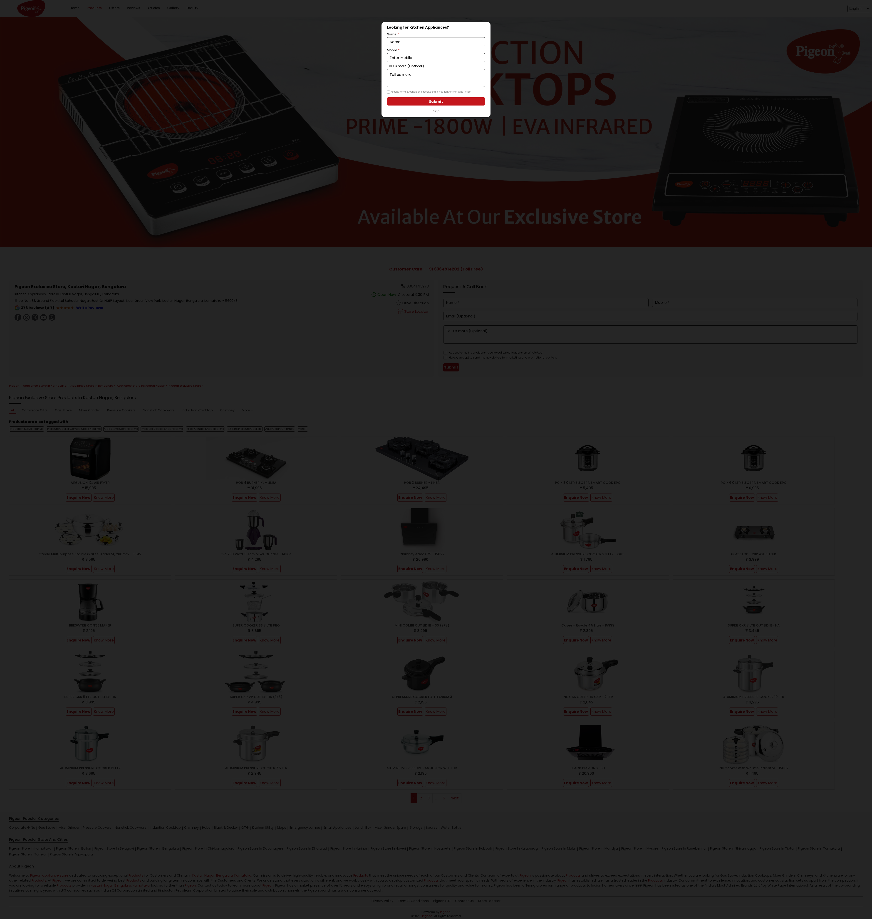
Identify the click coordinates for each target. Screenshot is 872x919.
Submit (436, 101)
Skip (436, 111)
